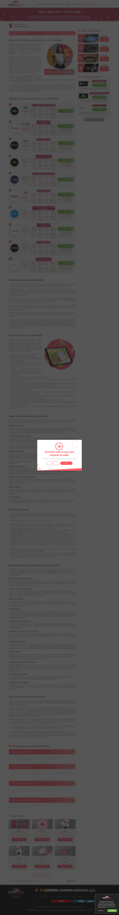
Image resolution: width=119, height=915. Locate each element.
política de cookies (110, 907)
